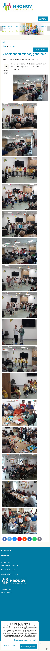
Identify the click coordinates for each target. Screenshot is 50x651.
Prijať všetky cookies (28, 646)
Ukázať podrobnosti (9, 645)
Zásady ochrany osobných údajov (25, 640)
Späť (3, 42)
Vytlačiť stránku (40, 49)
